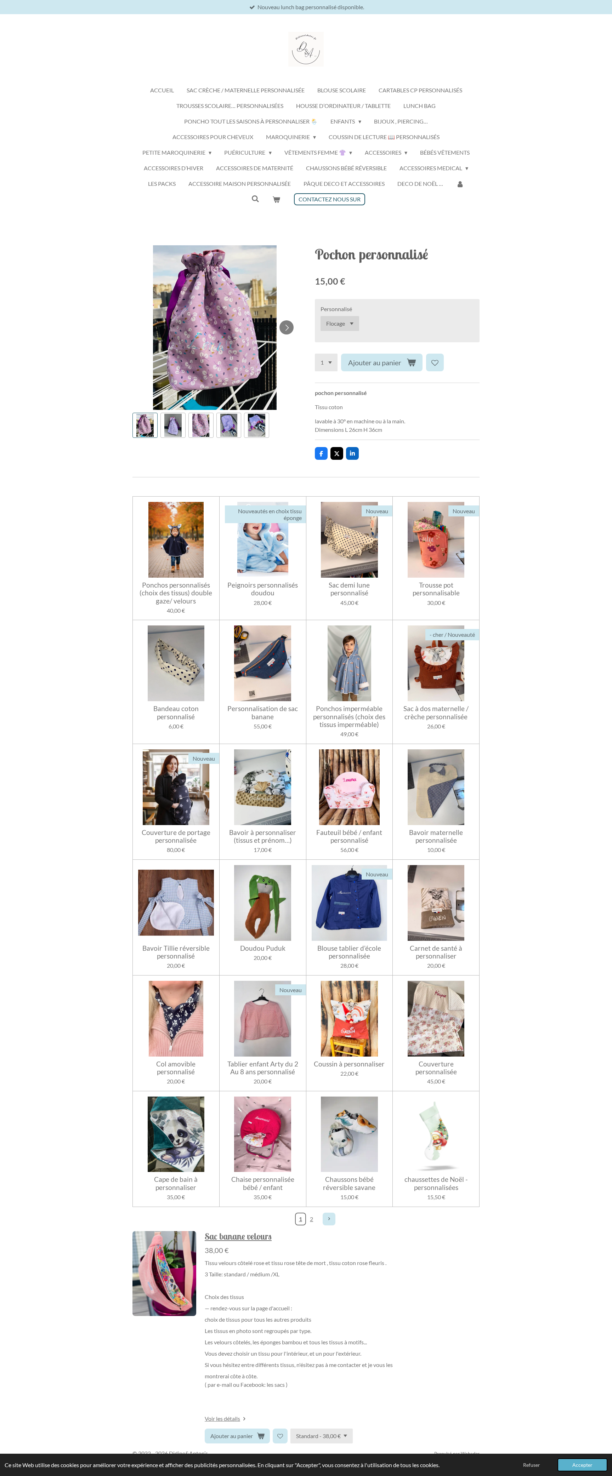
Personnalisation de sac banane (262, 712)
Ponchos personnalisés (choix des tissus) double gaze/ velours (176, 593)
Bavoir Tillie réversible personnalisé (176, 952)
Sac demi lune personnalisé (349, 589)
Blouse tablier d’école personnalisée (349, 952)
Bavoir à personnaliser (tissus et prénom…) (262, 836)
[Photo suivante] (286, 327)
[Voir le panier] (276, 199)
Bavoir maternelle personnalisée (436, 836)
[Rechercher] (255, 198)
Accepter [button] (582, 1465)
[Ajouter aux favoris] (435, 362)
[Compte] (459, 184)
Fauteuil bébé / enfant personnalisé (349, 836)
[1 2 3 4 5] (326, 362)
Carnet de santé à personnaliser (436, 952)
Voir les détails (222, 1418)
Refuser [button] (531, 1465)
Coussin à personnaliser (349, 1064)
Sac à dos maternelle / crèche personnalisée (436, 712)
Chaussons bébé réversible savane (349, 1183)
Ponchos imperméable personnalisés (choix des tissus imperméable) (349, 716)
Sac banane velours (238, 1236)
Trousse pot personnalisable (436, 589)
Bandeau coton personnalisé (176, 712)
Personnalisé (336, 308)
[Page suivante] (329, 1219)
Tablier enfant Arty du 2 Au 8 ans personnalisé (262, 1068)
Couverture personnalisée (436, 1068)
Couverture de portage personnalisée (176, 836)
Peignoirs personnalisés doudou (262, 589)
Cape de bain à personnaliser (176, 1183)
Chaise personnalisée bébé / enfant (262, 1183)
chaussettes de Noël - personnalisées (436, 1183)
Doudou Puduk (262, 948)
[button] (145, 425)
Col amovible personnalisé (176, 1068)
